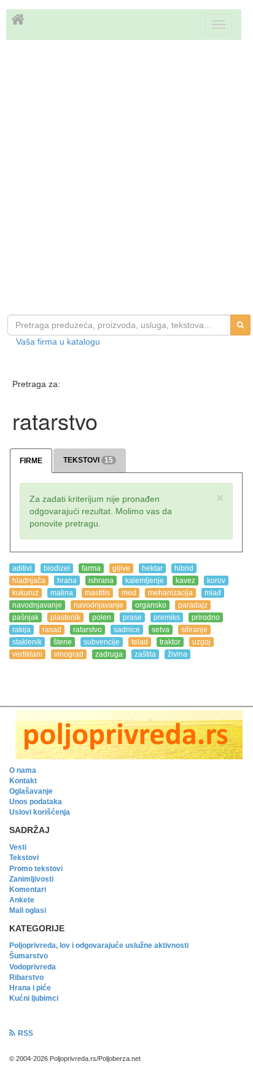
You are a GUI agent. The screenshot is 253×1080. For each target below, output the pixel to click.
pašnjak (25, 617)
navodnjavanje (37, 605)
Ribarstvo (26, 977)
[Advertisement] (126, 178)
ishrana (101, 580)
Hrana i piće (30, 988)
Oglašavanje (31, 791)
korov (216, 580)
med (129, 593)
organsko (150, 605)
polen (101, 617)
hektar (152, 568)
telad (139, 642)
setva (160, 629)
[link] (126, 734)
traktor (170, 642)
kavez (185, 580)
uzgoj (201, 642)
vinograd (69, 654)
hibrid (183, 568)
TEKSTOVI (88, 460)
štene (62, 642)
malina (61, 593)
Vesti (17, 847)
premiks (167, 617)
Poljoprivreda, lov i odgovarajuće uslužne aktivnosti (99, 945)
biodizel (57, 568)
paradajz (193, 605)
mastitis (97, 593)
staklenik (27, 642)
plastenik (65, 617)
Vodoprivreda (32, 967)
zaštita (145, 654)
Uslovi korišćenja (39, 812)
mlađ (212, 593)
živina (177, 654)
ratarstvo (87, 629)
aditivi (22, 568)
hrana (67, 580)
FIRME (31, 460)
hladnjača (28, 580)
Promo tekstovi (36, 868)
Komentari (27, 889)
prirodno (206, 617)
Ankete (21, 900)
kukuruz (25, 593)
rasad (51, 629)
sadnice (127, 629)
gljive (121, 568)
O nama (22, 770)
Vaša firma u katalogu (58, 341)
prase (132, 617)
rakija (21, 629)
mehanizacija (170, 593)
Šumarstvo (28, 956)
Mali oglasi (27, 910)
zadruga (109, 654)
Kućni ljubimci (33, 998)
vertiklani (27, 654)
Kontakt (23, 781)
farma (91, 568)
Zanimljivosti (31, 879)
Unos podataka (35, 801)
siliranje (194, 629)
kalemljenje (144, 580)
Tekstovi (24, 857)
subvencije (102, 642)
